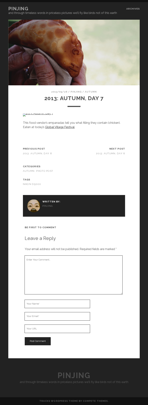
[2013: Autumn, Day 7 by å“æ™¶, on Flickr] (38, 113)
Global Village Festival (60, 127)
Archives (133, 8)
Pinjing (18, 8)
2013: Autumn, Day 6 (37, 153)
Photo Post (44, 171)
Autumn (91, 91)
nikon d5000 (32, 184)
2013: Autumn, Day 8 (110, 153)
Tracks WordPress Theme (58, 401)
